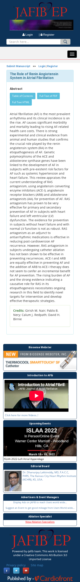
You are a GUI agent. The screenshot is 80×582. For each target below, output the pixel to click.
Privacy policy (16, 565)
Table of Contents (22, 96)
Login (41, 66)
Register (48, 34)
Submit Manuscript (18, 66)
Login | (32, 34)
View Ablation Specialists (40, 522)
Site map (37, 565)
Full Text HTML (20, 102)
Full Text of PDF (48, 96)
